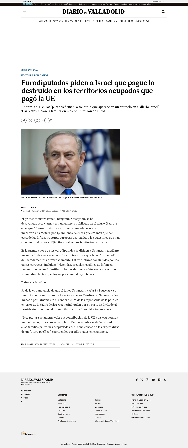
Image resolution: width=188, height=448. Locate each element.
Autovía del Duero (52, 4)
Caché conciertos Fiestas (102, 4)
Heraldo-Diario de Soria (140, 411)
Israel (52, 344)
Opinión (100, 21)
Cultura (128, 21)
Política (44, 344)
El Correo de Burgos (139, 407)
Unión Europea (32, 344)
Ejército (61, 344)
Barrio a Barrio (147, 4)
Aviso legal (65, 444)
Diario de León (137, 403)
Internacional (29, 70)
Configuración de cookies (116, 444)
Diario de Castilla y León (141, 400)
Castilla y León (114, 21)
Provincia (58, 21)
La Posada (99, 407)
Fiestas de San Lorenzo (67, 421)
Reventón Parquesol (69, 4)
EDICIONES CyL (157, 1)
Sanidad (98, 400)
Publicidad (25, 394)
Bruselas (70, 344)
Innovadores (100, 414)
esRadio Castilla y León (140, 418)
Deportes (89, 21)
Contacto (25, 398)
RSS (22, 401)
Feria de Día (38, 4)
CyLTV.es (134, 414)
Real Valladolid (73, 21)
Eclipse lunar (84, 4)
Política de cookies (97, 444)
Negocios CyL (142, 21)
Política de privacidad (80, 444)
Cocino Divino (134, 4)
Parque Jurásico (120, 4)
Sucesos (98, 403)
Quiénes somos (27, 391)
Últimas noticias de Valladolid (107, 421)
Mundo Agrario (101, 411)
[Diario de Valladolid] (93, 11)
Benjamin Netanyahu (85, 344)
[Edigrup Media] (28, 433)
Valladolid (45, 21)
